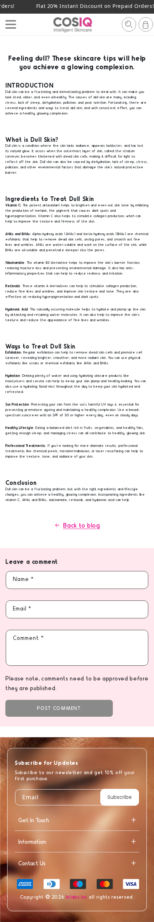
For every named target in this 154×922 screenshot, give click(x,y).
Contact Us (31, 863)
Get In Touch (33, 819)
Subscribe (119, 797)
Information (32, 841)
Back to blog (81, 525)
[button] (129, 24)
